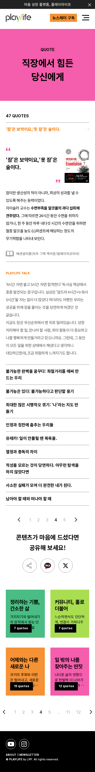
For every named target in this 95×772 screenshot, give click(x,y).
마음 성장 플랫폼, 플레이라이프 (47, 4)
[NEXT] (75, 520)
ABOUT (11, 755)
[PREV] (20, 520)
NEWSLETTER (29, 755)
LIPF (29, 759)
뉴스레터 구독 (63, 17)
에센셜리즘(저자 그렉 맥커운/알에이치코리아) (47, 253)
